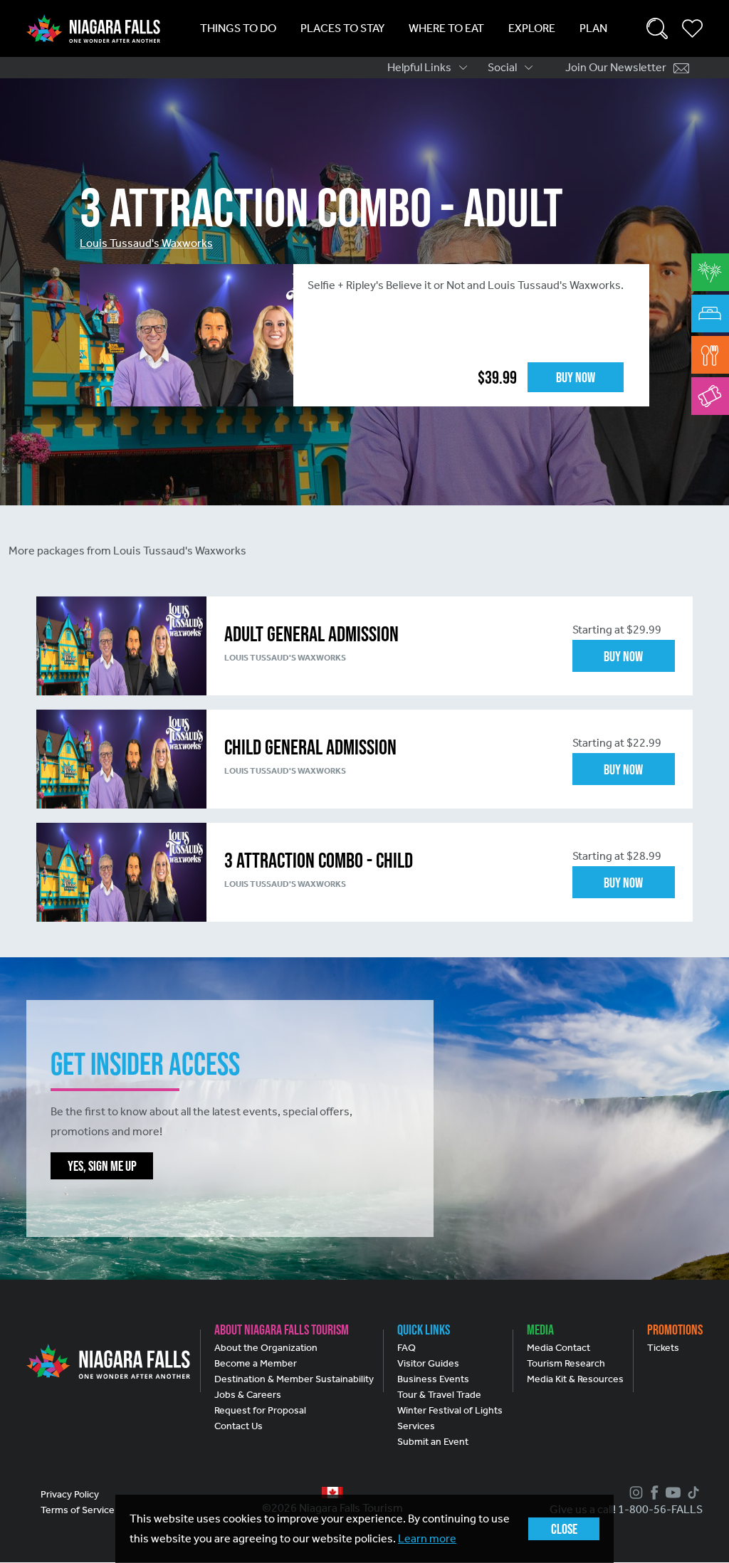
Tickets (663, 1348)
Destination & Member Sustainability (294, 1379)
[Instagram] (634, 1492)
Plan (593, 28)
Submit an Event (432, 1442)
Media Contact (558, 1348)
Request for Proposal (260, 1410)
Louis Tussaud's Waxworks (146, 243)
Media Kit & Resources (575, 1379)
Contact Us (238, 1426)
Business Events (433, 1379)
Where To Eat (446, 28)
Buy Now (575, 377)
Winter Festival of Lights (450, 1410)
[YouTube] (671, 1492)
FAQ (406, 1348)
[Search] (657, 28)
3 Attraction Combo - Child (318, 860)
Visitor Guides (428, 1363)
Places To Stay (342, 28)
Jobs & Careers (247, 1395)
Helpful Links (419, 67)
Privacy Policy (70, 1494)
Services (416, 1426)
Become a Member (255, 1363)
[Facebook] (653, 1492)
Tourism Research (566, 1363)
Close (564, 1529)
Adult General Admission (311, 634)
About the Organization (266, 1348)
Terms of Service (78, 1510)
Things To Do (238, 28)
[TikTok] (692, 1492)
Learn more (427, 1538)
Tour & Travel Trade (439, 1395)
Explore (531, 28)
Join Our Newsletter (615, 67)
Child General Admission (310, 747)
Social (502, 67)
